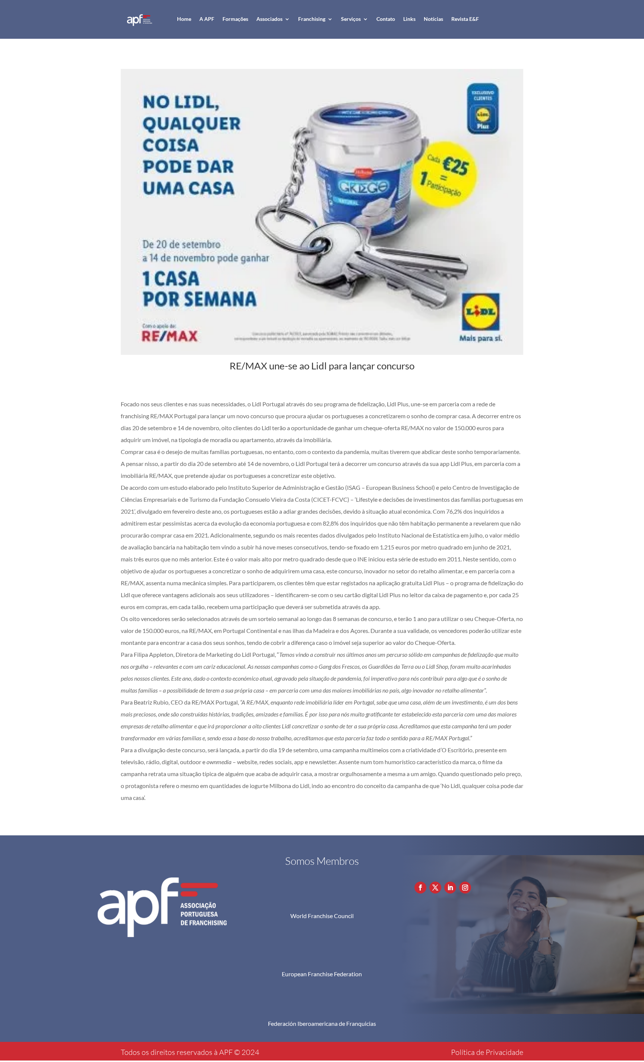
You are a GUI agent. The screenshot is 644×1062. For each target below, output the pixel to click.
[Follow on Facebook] (420, 888)
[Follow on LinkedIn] (450, 888)
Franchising (311, 19)
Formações (235, 19)
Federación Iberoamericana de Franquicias (322, 1023)
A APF (206, 19)
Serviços (351, 19)
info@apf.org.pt (454, 872)
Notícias (433, 19)
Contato (385, 19)
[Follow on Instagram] (465, 888)
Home (184, 19)
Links (409, 19)
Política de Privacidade (487, 1052)
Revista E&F (465, 19)
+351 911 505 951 (458, 859)
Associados (269, 19)
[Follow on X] (435, 888)
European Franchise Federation (322, 973)
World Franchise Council (322, 915)
